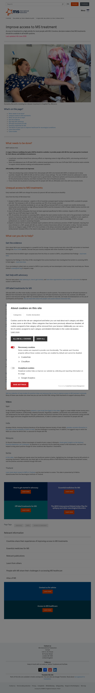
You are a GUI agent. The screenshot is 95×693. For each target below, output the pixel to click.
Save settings (19, 384)
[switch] (11, 347)
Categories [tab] (17, 315)
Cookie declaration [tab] (33, 315)
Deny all (41, 339)
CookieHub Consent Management (74, 386)
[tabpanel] (47, 363)
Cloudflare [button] (25, 362)
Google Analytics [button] (28, 378)
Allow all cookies (22, 339)
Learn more (15, 332)
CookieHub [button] (26, 357)
